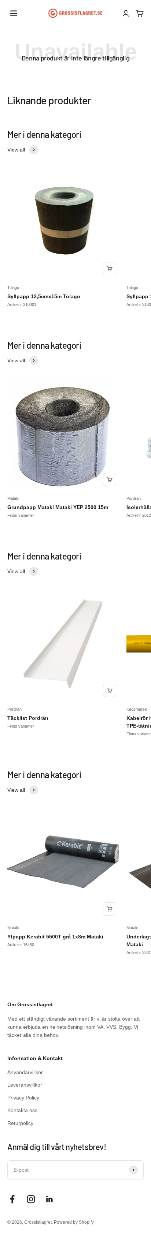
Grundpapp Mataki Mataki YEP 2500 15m (57, 507)
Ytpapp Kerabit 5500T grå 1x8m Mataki (55, 937)
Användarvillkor (25, 1072)
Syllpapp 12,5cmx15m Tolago (43, 296)
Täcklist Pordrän (27, 718)
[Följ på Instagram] (31, 1199)
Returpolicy (20, 1123)
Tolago (13, 287)
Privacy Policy (23, 1098)
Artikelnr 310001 (21, 304)
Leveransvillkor (24, 1085)
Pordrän (133, 498)
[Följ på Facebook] (12, 1199)
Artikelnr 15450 (20, 944)
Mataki (13, 498)
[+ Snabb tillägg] (109, 268)
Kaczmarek (136, 709)
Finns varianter (20, 515)
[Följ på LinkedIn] (50, 1199)
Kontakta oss (22, 1110)
